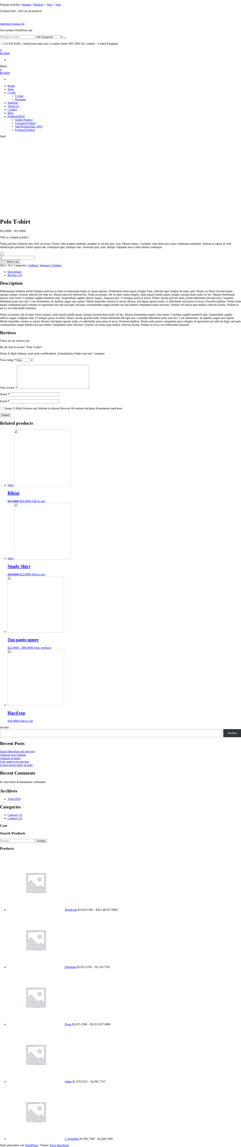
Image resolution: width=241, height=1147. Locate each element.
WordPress (31, 1145)
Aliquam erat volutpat (13, 754)
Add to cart (13, 261)
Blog (10, 113)
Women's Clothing (51, 265)
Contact (12, 109)
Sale (58, 4)
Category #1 (15, 815)
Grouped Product (25, 123)
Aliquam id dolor (10, 758)
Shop (11, 89)
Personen (20, 99)
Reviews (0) (15, 275)
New (50, 4)
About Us (13, 106)
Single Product (24, 119)
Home (11, 85)
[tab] (124, 272)
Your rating (8, 360)
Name (4, 394)
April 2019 (14, 799)
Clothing (33, 265)
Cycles (12, 92)
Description (14, 271)
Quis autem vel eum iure (14, 761)
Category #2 (15, 818)
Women (26, 4)
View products (42, 647)
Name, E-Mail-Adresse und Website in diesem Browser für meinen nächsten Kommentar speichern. (64, 408)
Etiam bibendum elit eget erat (17, 751)
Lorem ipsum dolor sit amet (16, 765)
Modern (38, 4)
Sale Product (28, 126)
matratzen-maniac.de (12, 23)
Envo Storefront (59, 1145)
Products (16, 116)
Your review (8, 387)
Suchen (4, 727)
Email (4, 401)
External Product (25, 130)
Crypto (19, 96)
